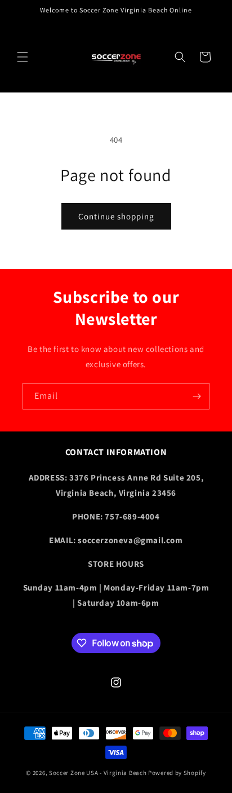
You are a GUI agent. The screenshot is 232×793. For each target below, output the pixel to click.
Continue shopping (116, 216)
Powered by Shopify (177, 773)
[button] (22, 57)
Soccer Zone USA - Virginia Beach (97, 773)
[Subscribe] (196, 396)
